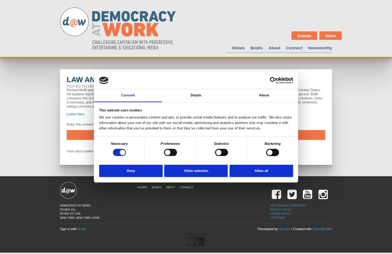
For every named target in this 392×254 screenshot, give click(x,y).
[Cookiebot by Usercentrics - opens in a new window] (273, 80)
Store (330, 36)
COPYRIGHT (278, 217)
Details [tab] (196, 95)
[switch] (170, 152)
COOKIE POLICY (280, 213)
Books (256, 47)
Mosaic (284, 229)
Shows (238, 47)
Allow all (261, 171)
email (82, 229)
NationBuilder (322, 229)
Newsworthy (320, 47)
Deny (131, 171)
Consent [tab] (128, 95)
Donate (304, 36)
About (274, 47)
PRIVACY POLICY (281, 209)
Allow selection (196, 171)
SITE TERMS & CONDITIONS (288, 205)
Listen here (75, 114)
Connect (294, 47)
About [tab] (264, 95)
